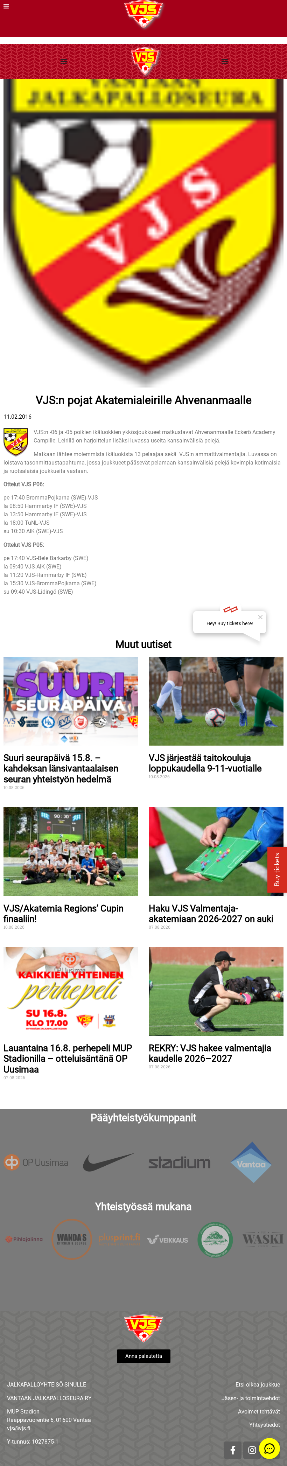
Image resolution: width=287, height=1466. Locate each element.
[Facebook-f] (232, 1450)
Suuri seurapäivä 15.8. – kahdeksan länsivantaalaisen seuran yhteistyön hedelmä (61, 768)
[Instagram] (252, 1450)
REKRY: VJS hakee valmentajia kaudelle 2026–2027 (210, 1053)
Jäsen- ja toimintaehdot (251, 1398)
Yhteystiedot (264, 1425)
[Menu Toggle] (63, 61)
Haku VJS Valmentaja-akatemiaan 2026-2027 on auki (211, 913)
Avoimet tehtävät (259, 1411)
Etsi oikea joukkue (258, 1384)
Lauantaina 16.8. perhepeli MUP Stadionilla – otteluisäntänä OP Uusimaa (68, 1059)
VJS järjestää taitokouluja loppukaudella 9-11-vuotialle (205, 763)
